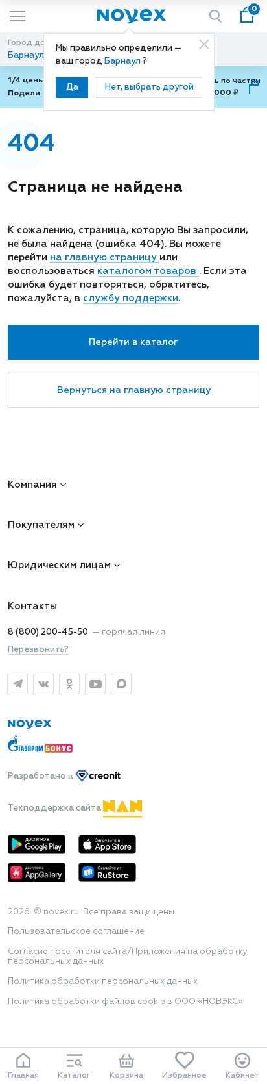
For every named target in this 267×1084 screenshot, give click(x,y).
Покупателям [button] (41, 525)
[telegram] (17, 684)
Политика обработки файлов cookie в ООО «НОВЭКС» (125, 1002)
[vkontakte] (43, 684)
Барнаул (123, 61)
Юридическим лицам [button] (59, 565)
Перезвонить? (38, 650)
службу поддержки (130, 298)
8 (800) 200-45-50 (48, 632)
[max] (121, 684)
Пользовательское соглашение (76, 931)
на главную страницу (104, 257)
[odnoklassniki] (69, 684)
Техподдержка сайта (55, 808)
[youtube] (95, 684)
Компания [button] (32, 485)
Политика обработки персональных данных (103, 981)
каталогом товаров (148, 271)
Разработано (41, 777)
